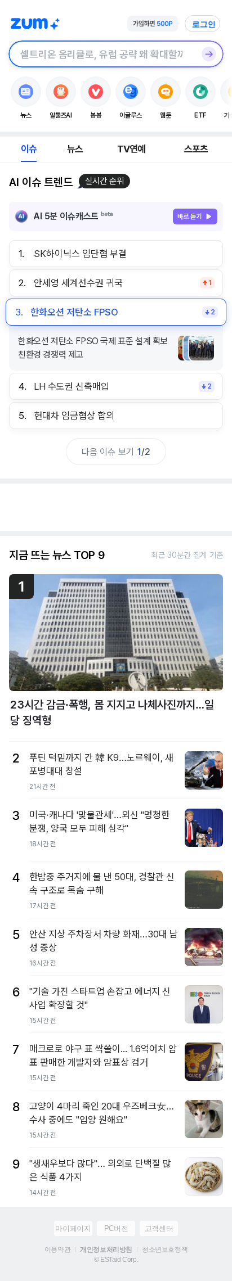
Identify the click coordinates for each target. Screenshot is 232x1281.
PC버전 (116, 1228)
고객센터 (159, 1228)
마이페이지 (73, 1228)
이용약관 (57, 1249)
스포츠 (196, 149)
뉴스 (75, 149)
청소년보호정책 (165, 1249)
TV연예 (131, 149)
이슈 (29, 149)
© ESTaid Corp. (116, 1260)
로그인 (204, 24)
